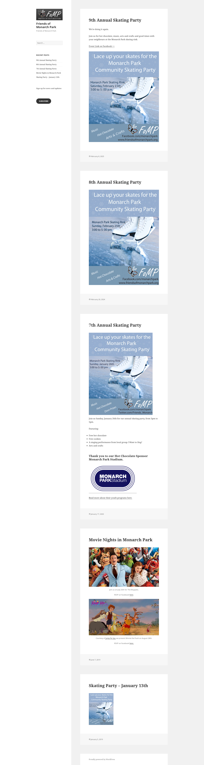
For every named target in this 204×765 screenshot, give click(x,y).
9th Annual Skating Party (46, 60)
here (131, 595)
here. (132, 643)
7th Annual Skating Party (46, 69)
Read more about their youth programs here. (110, 497)
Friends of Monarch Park (46, 25)
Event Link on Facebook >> (102, 46)
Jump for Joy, (110, 638)
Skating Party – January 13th (47, 77)
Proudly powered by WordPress (102, 759)
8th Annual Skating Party (46, 64)
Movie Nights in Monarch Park (48, 73)
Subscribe (43, 101)
